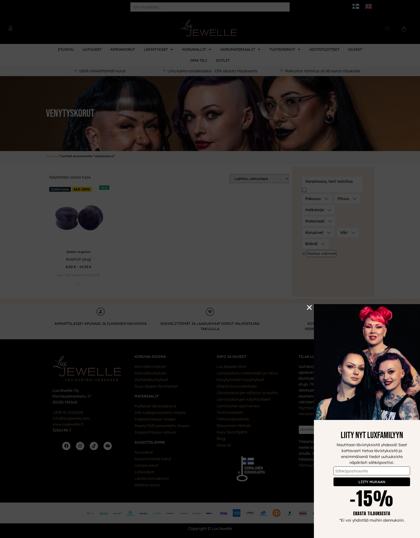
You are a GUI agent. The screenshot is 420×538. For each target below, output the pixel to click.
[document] (210, 269)
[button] (299, 307)
